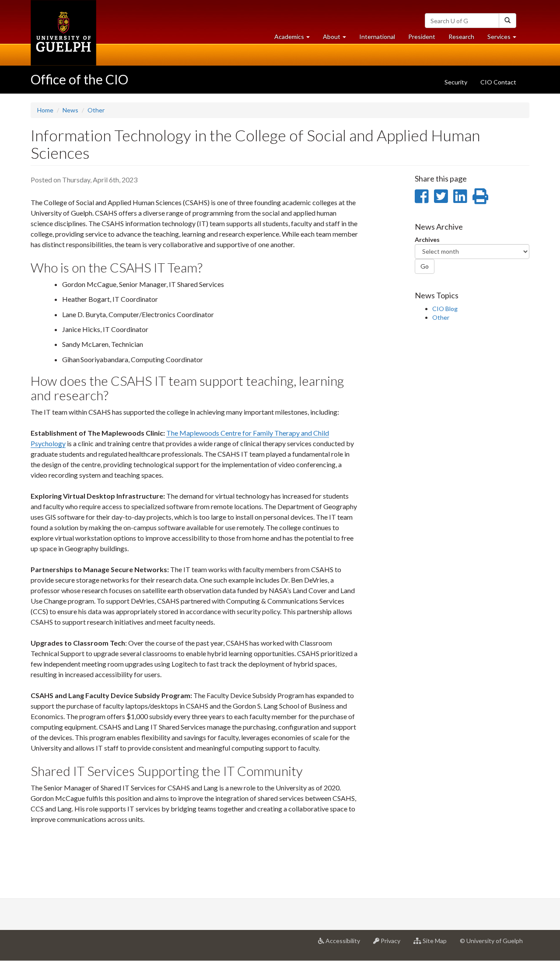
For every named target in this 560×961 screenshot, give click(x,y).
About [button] (338, 38)
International (377, 36)
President (421, 36)
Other (96, 110)
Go (424, 266)
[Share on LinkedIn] (460, 196)
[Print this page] (480, 196)
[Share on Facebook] (421, 196)
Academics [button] (295, 38)
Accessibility (345, 944)
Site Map (437, 944)
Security (455, 82)
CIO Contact (498, 82)
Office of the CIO (79, 79)
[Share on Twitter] (441, 196)
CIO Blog (445, 308)
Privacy (393, 944)
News (70, 110)
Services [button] (505, 38)
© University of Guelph (491, 940)
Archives (427, 239)
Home (45, 110)
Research (464, 38)
